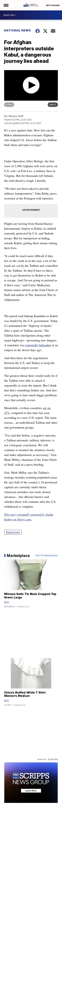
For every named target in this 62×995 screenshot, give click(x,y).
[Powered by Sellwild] (53, 759)
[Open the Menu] (6, 5)
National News (17, 30)
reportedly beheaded (38, 345)
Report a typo (13, 532)
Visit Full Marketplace (46, 555)
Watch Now (52, 5)
